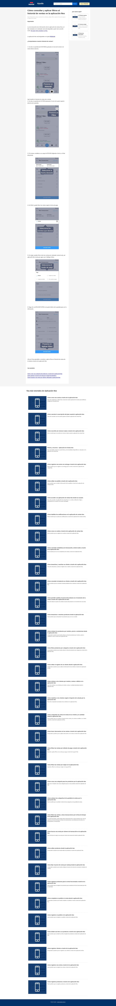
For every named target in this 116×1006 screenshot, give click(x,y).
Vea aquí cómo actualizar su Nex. (39, 30)
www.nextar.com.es (61, 1002)
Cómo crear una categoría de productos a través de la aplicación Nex (44, 373)
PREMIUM (52, 36)
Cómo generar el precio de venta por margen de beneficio (41, 375)
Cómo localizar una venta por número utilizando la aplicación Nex (43, 377)
